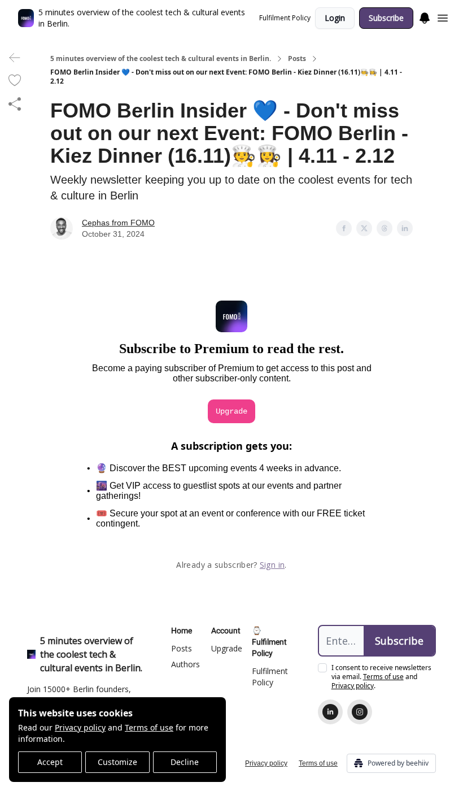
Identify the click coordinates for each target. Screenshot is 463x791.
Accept (50, 762)
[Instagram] (359, 711)
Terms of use (149, 727)
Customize (117, 762)
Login (335, 17)
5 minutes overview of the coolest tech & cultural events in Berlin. (160, 58)
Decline (185, 762)
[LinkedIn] (330, 711)
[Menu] (424, 16)
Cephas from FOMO (118, 222)
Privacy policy (80, 727)
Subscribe (386, 17)
